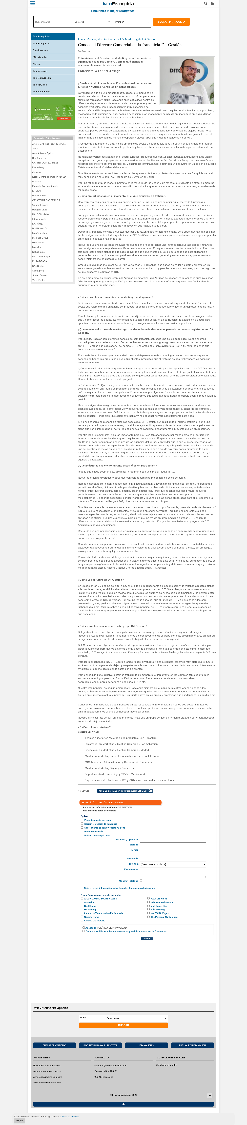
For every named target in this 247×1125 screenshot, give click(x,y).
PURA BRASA (39, 261)
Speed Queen (39, 275)
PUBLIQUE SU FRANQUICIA (192, 1045)
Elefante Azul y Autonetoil (45, 186)
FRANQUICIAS (146, 1045)
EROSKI (36, 190)
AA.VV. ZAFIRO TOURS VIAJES (100, 898)
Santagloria (38, 270)
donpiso (36, 172)
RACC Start (38, 266)
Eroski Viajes (39, 195)
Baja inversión (40, 50)
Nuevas (37, 64)
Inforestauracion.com (162, 902)
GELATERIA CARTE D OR (46, 200)
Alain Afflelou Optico (42, 153)
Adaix (35, 148)
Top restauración (42, 77)
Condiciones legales (166, 1065)
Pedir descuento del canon (98, 820)
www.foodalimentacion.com (47, 1077)
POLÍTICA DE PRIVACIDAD (112, 927)
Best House (90, 906)
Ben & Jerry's (39, 158)
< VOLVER (83, 791)
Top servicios (40, 84)
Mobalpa (37, 247)
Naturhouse (38, 252)
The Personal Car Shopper (164, 917)
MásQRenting (158, 909)
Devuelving (90, 909)
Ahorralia (89, 902)
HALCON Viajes (159, 898)
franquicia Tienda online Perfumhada (103, 913)
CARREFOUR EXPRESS (45, 162)
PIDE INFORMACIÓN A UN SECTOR (101, 1045)
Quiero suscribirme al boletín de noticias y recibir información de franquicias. (126, 931)
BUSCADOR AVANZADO (54, 1045)
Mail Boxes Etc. (159, 906)
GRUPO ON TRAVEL (94, 920)
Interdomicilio (39, 219)
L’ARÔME (37, 223)
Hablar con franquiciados (97, 835)
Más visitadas (40, 57)
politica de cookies (69, 1116)
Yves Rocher (39, 280)
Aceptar (19, 1120)
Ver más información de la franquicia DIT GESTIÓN (125, 791)
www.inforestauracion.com (47, 1071)
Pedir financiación (93, 831)
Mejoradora (38, 242)
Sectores (79, 21)
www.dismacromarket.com (47, 1082)
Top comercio (40, 71)
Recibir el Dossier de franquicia (100, 824)
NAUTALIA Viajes (160, 913)
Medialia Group (40, 237)
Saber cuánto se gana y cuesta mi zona (104, 828)
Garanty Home (91, 917)
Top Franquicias (41, 43)
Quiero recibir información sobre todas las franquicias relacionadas (119, 888)
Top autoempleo (41, 91)
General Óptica (40, 205)
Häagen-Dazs (39, 209)
